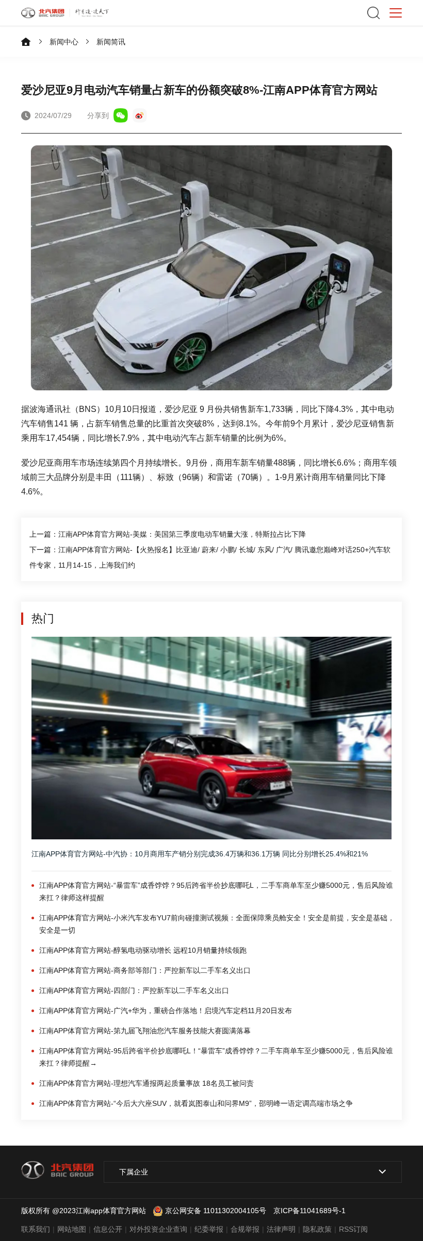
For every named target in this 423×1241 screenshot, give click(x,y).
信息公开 (107, 1229)
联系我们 (35, 1229)
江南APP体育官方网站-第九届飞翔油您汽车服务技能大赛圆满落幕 (145, 1031)
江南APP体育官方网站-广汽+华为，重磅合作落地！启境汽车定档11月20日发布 (165, 1010)
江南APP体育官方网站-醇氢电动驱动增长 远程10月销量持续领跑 (143, 950)
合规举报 (245, 1229)
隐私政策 (317, 1229)
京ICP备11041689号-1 (309, 1210)
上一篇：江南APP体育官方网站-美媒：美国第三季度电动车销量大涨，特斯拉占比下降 (167, 534)
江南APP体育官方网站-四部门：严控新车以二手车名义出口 (134, 990)
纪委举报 (208, 1229)
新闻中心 (64, 42)
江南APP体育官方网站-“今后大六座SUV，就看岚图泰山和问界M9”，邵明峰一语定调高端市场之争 (196, 1103)
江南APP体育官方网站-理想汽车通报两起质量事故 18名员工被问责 (146, 1083)
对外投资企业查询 (158, 1229)
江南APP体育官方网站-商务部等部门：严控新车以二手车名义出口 (145, 970)
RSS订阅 (353, 1229)
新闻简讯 (110, 42)
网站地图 (71, 1229)
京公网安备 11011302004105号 (215, 1210)
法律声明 (281, 1229)
